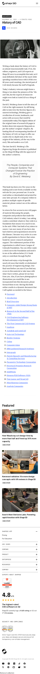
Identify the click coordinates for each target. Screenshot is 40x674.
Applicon (10, 327)
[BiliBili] (14, 667)
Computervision (13, 345)
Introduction (12, 298)
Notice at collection (7, 673)
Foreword (10, 294)
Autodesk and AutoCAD (16, 331)
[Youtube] (3, 663)
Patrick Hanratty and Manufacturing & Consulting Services (21, 357)
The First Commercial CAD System (21, 323)
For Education (7, 538)
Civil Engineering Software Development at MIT (17, 318)
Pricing (4, 535)
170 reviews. (8, 613)
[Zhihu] (25, 667)
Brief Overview (13, 301)
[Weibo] (19, 667)
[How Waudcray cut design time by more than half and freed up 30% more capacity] (20, 421)
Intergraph (11, 352)
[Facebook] (25, 663)
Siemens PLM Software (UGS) (18, 375)
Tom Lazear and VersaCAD (17, 379)
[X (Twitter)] (3, 667)
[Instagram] (9, 663)
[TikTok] (19, 663)
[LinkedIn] (14, 663)
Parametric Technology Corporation (21, 362)
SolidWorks (11, 372)
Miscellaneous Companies (17, 382)
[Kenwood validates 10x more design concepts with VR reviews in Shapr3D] (20, 462)
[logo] (11, 3)
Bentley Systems (13, 338)
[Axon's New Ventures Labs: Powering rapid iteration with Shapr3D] (20, 500)
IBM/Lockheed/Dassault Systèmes (20, 348)
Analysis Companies (15, 386)
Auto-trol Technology (15, 334)
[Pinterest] (8, 667)
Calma (9, 341)
